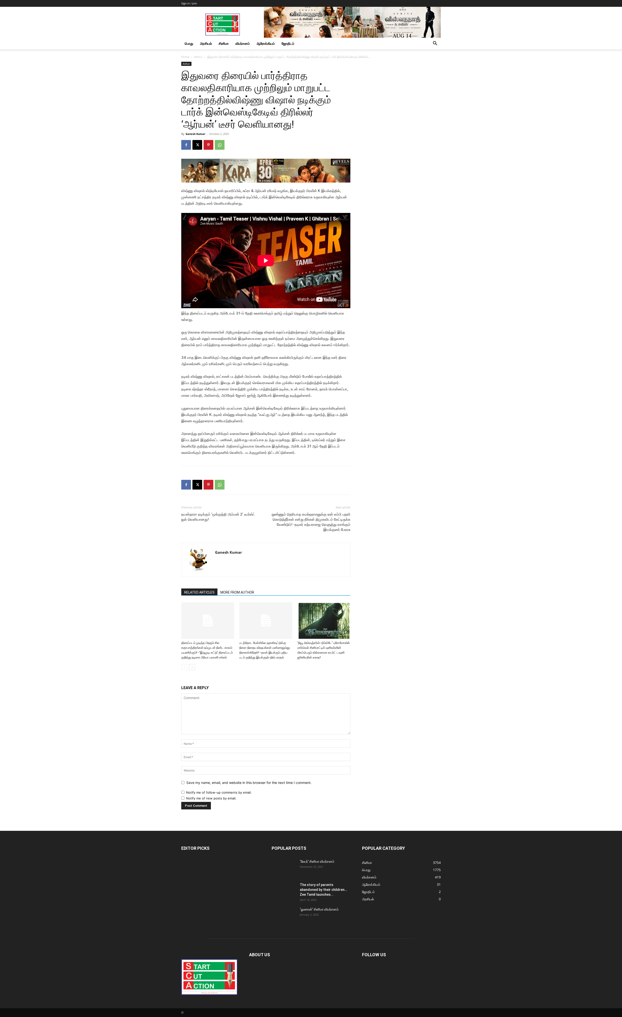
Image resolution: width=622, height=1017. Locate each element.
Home (185, 57)
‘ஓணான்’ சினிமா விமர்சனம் (319, 909)
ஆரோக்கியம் (266, 43)
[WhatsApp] (220, 145)
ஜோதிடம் (288, 43)
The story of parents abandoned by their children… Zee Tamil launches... (323, 889)
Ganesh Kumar (195, 134)
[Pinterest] (208, 145)
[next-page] (192, 667)
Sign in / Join (189, 3)
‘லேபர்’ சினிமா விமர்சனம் (317, 861)
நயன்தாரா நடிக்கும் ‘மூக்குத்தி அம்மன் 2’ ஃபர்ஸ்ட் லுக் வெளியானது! (218, 517)
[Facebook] (186, 145)
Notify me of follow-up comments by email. (219, 792)
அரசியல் (206, 43)
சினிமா (224, 43)
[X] (197, 145)
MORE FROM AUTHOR (237, 592)
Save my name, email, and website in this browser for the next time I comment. (248, 782)
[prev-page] (184, 667)
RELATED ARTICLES (199, 592)
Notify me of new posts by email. (211, 798)
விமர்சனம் (242, 43)
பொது (189, 43)
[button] (435, 44)
